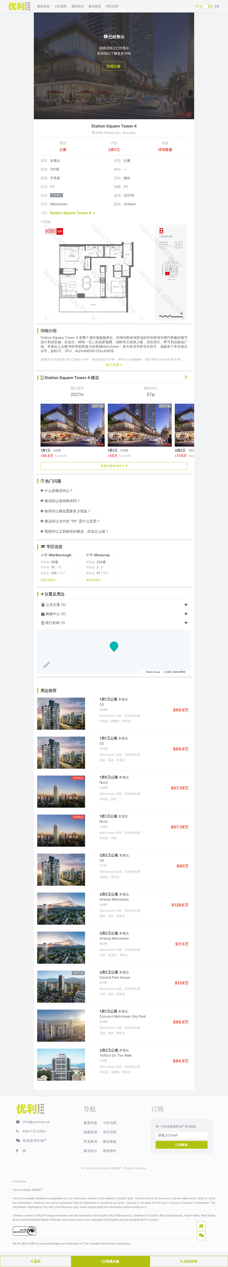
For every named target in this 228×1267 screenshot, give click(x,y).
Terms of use (153, 672)
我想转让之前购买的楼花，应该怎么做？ (76, 531)
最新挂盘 (43, 6)
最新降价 (110, 1151)
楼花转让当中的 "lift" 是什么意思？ (71, 521)
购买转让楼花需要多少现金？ (67, 511)
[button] (201, 1225)
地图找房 (90, 1132)
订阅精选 (181, 1144)
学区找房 (112, 6)
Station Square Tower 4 (71, 213)
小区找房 (60, 6)
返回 (37, 1261)
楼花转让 (77, 6)
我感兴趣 (112, 1261)
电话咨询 (190, 1261)
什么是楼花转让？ (58, 490)
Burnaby (129, 133)
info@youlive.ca (36, 1122)
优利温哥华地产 (35, 1140)
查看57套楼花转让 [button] (113, 466)
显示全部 (113, 365)
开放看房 (90, 1141)
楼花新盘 (95, 6)
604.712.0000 (34, 1131)
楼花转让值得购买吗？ (61, 501)
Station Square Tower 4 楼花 (71, 377)
